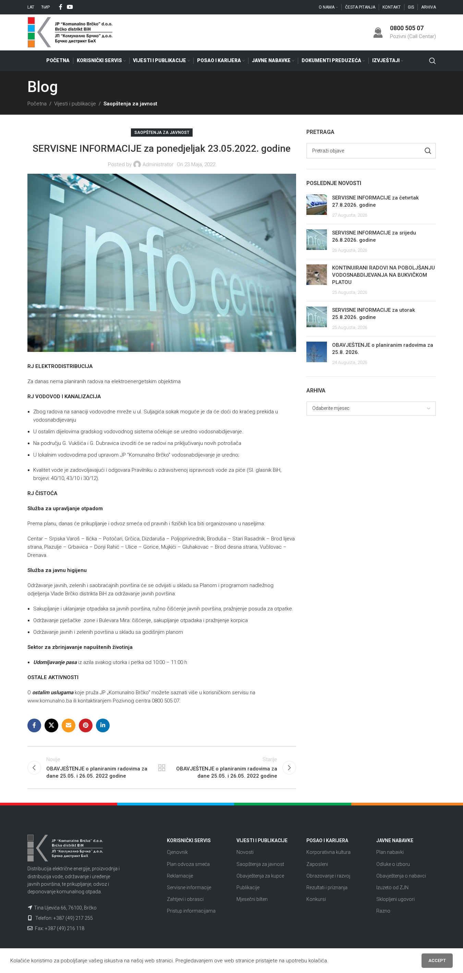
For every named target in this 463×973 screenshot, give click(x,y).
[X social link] (51, 725)
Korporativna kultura (328, 852)
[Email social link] (68, 725)
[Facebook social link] (61, 7)
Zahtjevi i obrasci (185, 899)
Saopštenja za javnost (130, 104)
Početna (37, 104)
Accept (437, 960)
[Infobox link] (404, 32)
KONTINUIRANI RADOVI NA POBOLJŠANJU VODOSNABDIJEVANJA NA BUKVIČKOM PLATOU (383, 275)
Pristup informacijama (191, 911)
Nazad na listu (161, 768)
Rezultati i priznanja (327, 887)
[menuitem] (30, 7)
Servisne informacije (189, 887)
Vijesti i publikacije (75, 104)
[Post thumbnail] (316, 206)
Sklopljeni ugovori (395, 899)
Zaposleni (317, 864)
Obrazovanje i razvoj (328, 876)
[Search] (432, 61)
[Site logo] (70, 32)
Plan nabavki (390, 852)
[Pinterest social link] (86, 725)
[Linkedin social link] (103, 725)
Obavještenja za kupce (260, 876)
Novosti (245, 852)
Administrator (158, 164)
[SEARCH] (428, 151)
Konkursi (316, 899)
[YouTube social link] (70, 7)
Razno (383, 911)
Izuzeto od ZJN (392, 887)
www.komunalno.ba (49, 701)
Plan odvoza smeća (188, 864)
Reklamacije (180, 876)
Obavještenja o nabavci (401, 876)
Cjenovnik (177, 852)
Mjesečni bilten (252, 899)
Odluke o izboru (393, 864)
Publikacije (247, 887)
